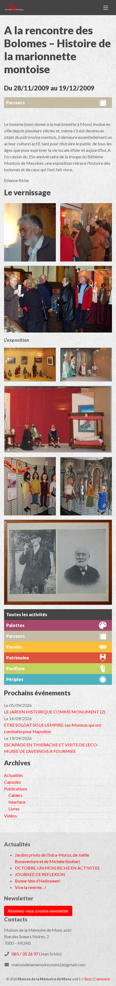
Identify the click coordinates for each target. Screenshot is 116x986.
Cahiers (15, 795)
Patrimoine (17, 657)
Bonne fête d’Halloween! (37, 880)
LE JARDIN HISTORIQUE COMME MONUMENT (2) (54, 711)
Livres (13, 808)
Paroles (14, 646)
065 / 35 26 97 (25, 953)
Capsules (12, 781)
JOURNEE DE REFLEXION (40, 874)
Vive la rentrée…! (30, 887)
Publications (15, 788)
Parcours (15, 102)
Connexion (102, 979)
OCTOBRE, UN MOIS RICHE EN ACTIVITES (57, 867)
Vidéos (10, 815)
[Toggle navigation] (106, 8)
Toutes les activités (26, 614)
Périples (14, 679)
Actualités (13, 775)
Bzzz (88, 979)
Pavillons (15, 668)
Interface (16, 801)
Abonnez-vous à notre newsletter (38, 910)
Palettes (15, 625)
